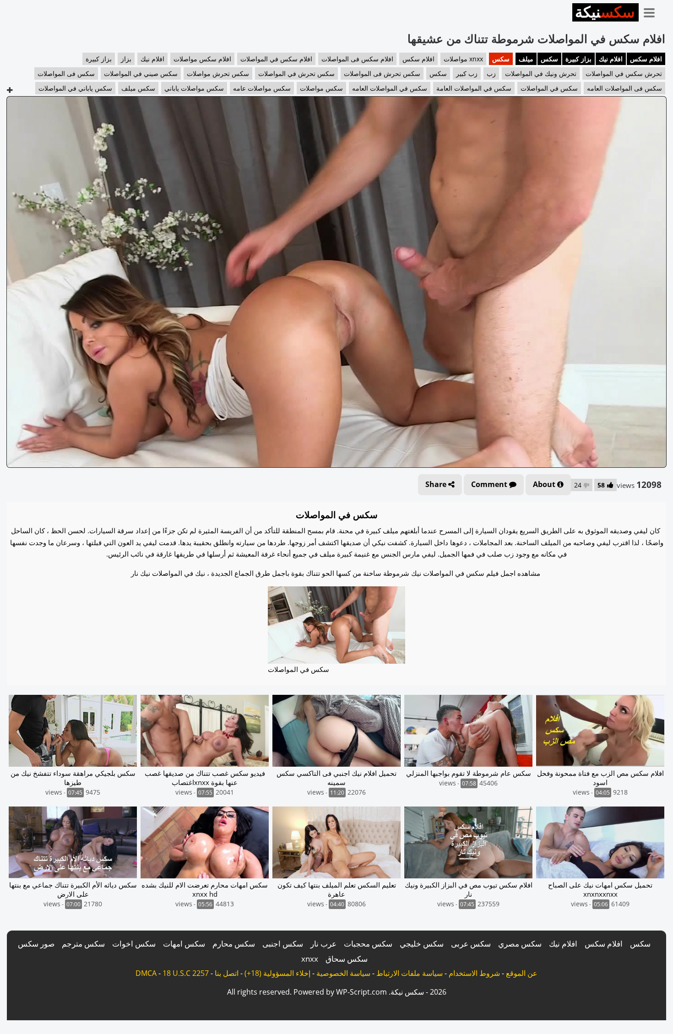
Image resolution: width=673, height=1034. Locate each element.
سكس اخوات (134, 943)
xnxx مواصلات (463, 58)
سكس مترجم (83, 943)
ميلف (526, 58)
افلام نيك (611, 58)
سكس (549, 58)
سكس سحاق (347, 958)
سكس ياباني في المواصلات (75, 88)
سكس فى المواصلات (66, 73)
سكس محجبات (368, 943)
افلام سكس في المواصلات (276, 58)
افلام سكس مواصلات (202, 58)
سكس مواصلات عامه (262, 88)
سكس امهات (184, 943)
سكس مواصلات (321, 88)
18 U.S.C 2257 (186, 973)
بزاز (126, 58)
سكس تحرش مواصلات (218, 73)
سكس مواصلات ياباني (194, 88)
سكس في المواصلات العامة (473, 88)
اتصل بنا (227, 973)
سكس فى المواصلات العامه (624, 88)
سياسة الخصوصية (343, 973)
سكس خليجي (422, 943)
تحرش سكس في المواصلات (624, 73)
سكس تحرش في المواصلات (296, 73)
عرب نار (323, 943)
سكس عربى (471, 943)
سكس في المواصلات (549, 88)
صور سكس (36, 943)
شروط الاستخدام (474, 973)
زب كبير (467, 73)
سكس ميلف (138, 88)
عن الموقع (521, 973)
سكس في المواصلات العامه (389, 88)
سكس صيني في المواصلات (141, 73)
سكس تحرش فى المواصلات (382, 73)
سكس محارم (233, 943)
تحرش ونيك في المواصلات (540, 73)
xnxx (309, 958)
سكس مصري (520, 943)
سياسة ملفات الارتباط (409, 973)
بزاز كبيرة (578, 58)
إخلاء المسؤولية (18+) (277, 973)
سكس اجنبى (282, 943)
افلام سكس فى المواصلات (357, 58)
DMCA (146, 973)
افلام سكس (646, 58)
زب (491, 73)
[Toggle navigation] (652, 11)
